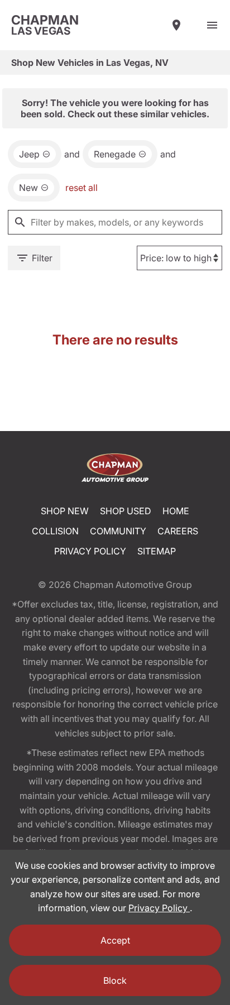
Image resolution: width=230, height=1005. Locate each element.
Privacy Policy (90, 551)
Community (118, 531)
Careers (177, 531)
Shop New (65, 510)
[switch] (212, 25)
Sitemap (156, 551)
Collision (55, 531)
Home (175, 510)
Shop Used (125, 510)
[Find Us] (176, 25)
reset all (81, 187)
